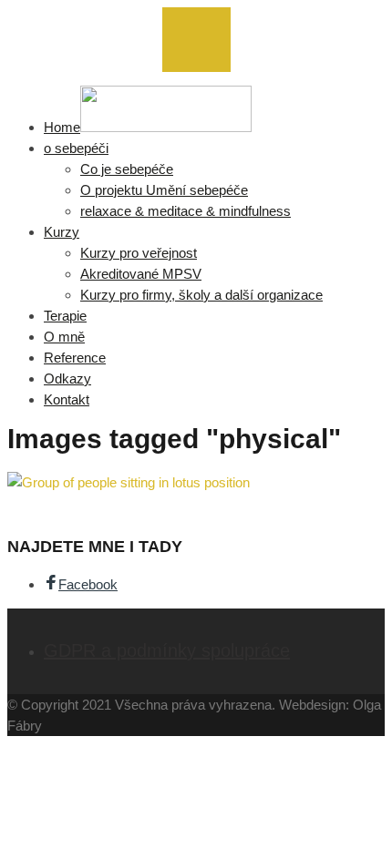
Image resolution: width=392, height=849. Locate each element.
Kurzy (61, 232)
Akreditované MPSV (140, 273)
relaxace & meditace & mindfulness (185, 211)
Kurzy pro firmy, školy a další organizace (201, 294)
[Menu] (196, 39)
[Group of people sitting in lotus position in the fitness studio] (128, 482)
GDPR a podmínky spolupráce (167, 650)
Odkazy (67, 378)
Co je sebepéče (126, 169)
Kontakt (66, 399)
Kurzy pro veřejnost (138, 253)
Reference (75, 357)
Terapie (65, 315)
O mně (64, 336)
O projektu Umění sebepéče (164, 190)
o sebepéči (76, 148)
